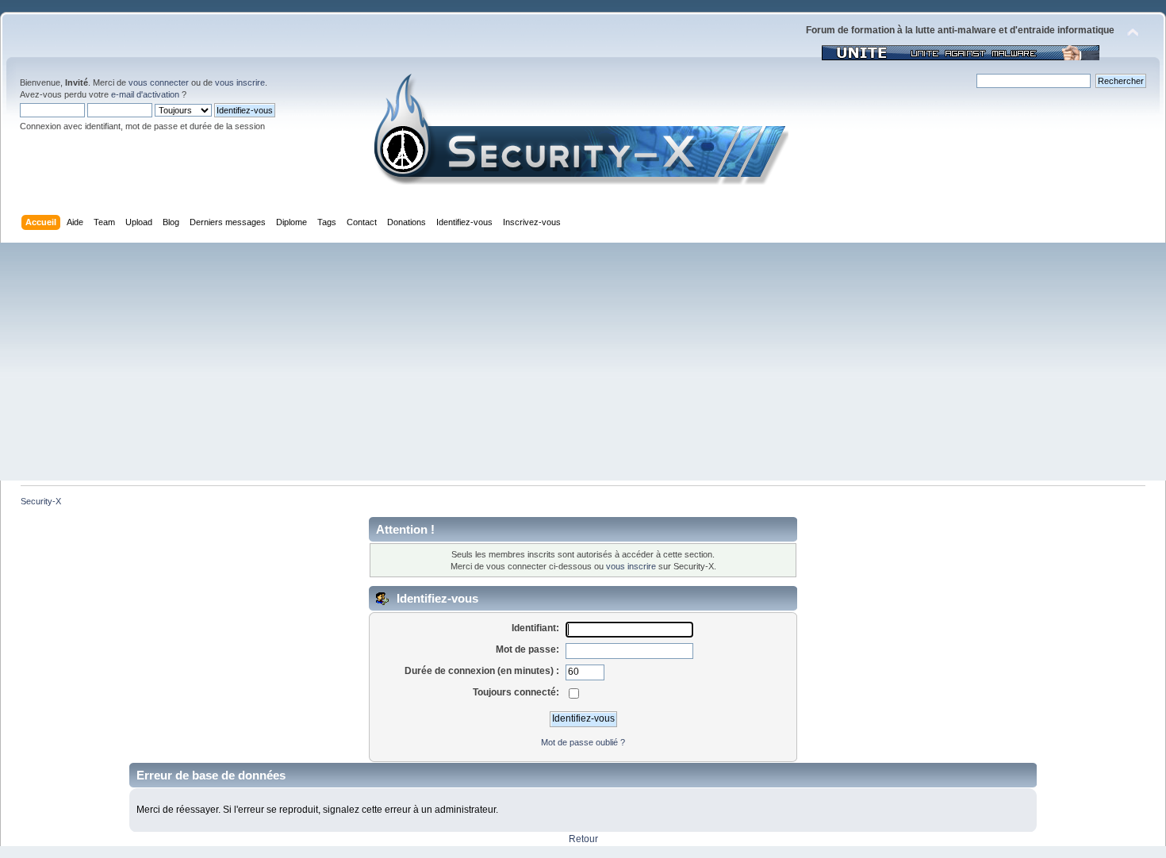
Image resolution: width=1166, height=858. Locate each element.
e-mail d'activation (145, 94)
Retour (583, 839)
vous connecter (158, 82)
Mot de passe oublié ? (583, 742)
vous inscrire (240, 82)
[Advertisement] (583, 362)
